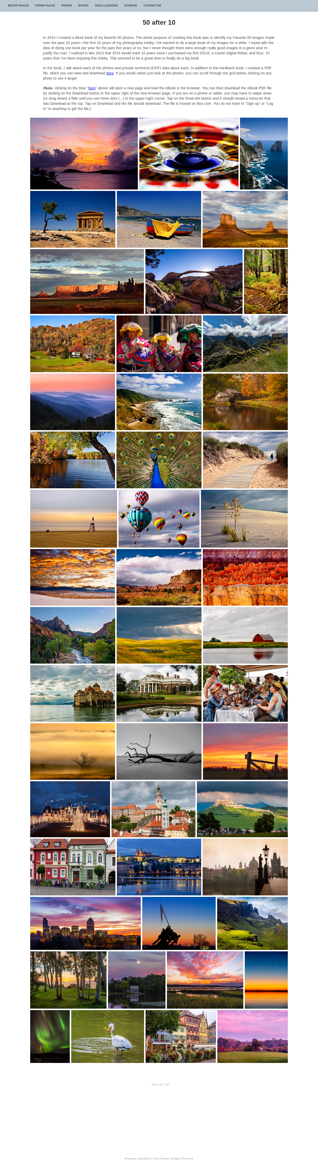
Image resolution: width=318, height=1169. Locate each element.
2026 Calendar (106, 5)
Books (83, 5)
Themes (66, 5)
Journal (130, 5)
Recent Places (18, 5)
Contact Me (152, 5)
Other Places (45, 5)
